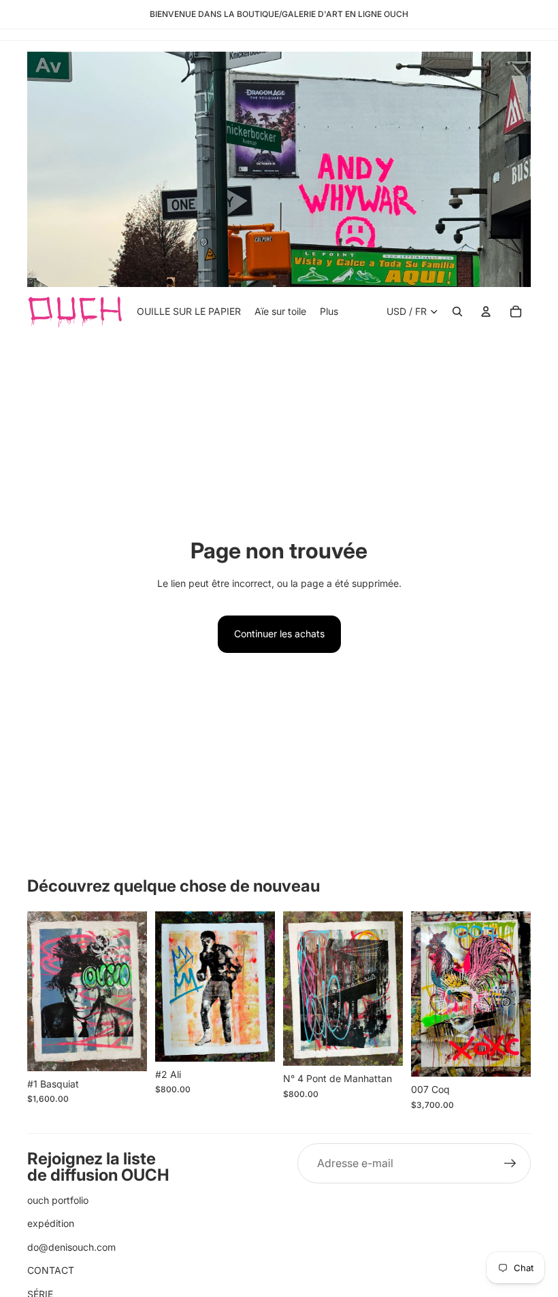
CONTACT (50, 1270)
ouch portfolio (57, 1200)
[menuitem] (329, 311)
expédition (50, 1223)
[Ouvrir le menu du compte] (486, 311)
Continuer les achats (279, 633)
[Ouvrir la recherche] (457, 311)
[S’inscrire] (510, 1163)
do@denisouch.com (71, 1247)
